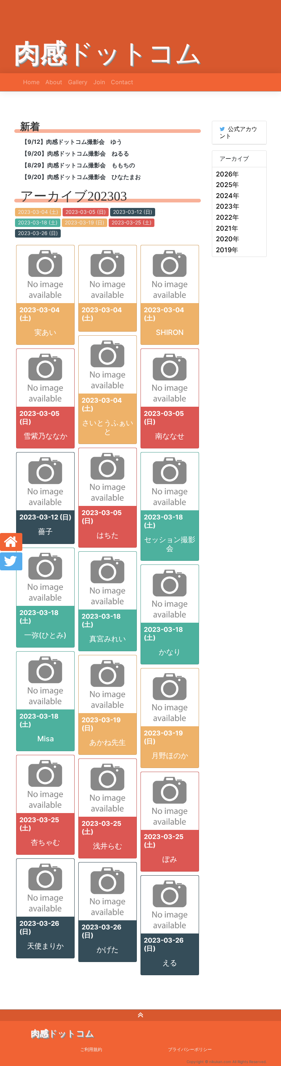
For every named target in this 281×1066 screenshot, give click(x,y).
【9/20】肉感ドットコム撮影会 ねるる (75, 153)
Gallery (77, 82)
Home (31, 82)
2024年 (227, 196)
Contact (122, 82)
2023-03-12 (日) (132, 212)
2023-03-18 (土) (37, 222)
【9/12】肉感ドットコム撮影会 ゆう (72, 141)
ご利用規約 (91, 1049)
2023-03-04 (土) (38, 212)
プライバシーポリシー (190, 1049)
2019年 (227, 250)
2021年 (227, 228)
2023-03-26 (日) (38, 233)
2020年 (227, 239)
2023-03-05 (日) (85, 212)
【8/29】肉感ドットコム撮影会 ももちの (78, 165)
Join (99, 82)
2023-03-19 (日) (84, 222)
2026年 (227, 174)
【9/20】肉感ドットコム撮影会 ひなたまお (81, 176)
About (53, 82)
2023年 (227, 206)
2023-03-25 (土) (131, 222)
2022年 (227, 217)
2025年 (227, 185)
